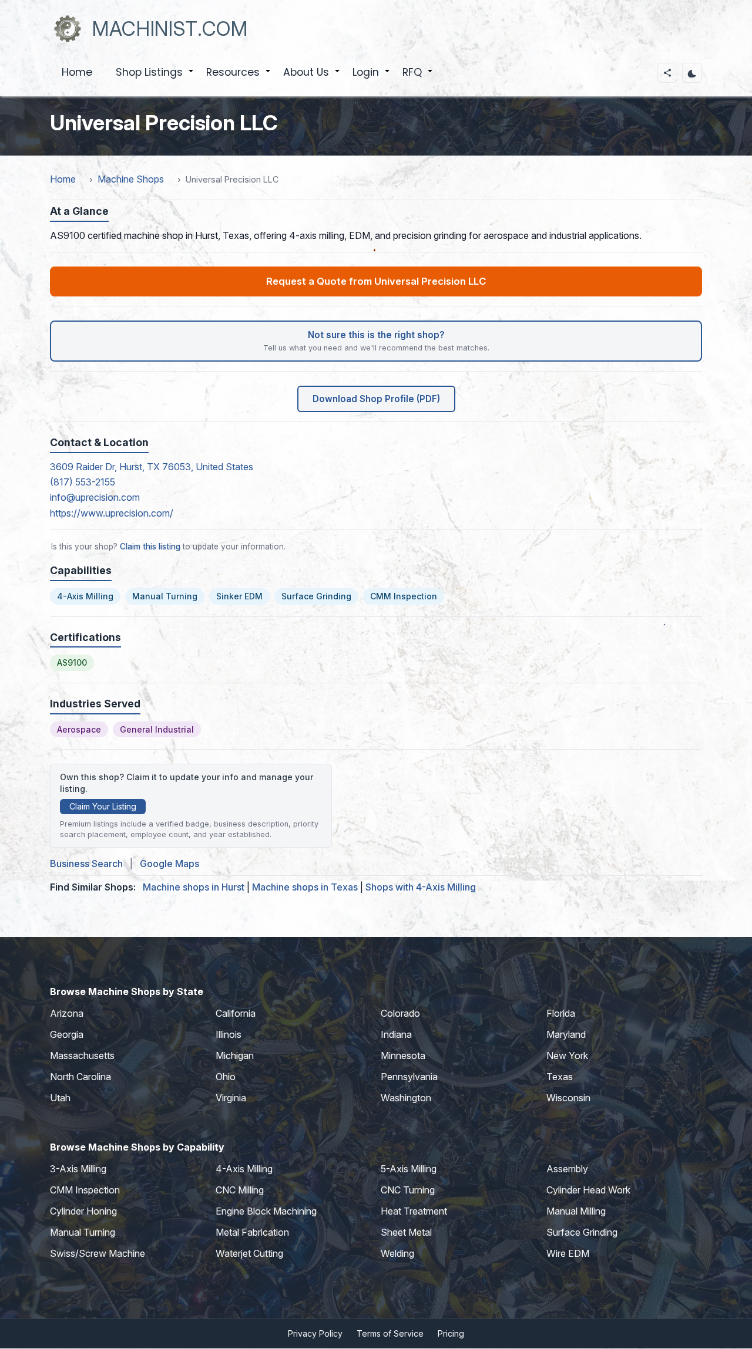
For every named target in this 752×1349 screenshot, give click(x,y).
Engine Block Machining (266, 1211)
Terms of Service (390, 1333)
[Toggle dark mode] (692, 73)
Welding (397, 1253)
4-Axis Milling (85, 596)
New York (567, 1055)
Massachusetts (82, 1055)
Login (371, 78)
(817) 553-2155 (82, 482)
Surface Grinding (316, 596)
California (236, 1013)
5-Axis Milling (409, 1169)
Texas (559, 1076)
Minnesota (403, 1055)
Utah (60, 1098)
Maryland (566, 1034)
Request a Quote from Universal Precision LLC (376, 281)
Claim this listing (150, 546)
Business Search (86, 863)
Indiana (396, 1034)
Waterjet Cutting (249, 1253)
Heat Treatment (414, 1211)
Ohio (226, 1076)
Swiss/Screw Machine (97, 1253)
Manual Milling (576, 1211)
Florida (560, 1013)
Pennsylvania (409, 1076)
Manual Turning (164, 596)
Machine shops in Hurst (193, 887)
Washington (406, 1098)
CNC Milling (240, 1190)
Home (77, 72)
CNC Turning (408, 1190)
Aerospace (79, 729)
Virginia (231, 1098)
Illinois (228, 1034)
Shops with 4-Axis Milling (420, 887)
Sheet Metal (406, 1232)
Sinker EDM (239, 596)
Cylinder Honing (83, 1211)
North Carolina (80, 1076)
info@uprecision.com (95, 497)
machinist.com (170, 28)
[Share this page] (667, 73)
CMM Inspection (403, 596)
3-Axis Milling (78, 1169)
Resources (238, 78)
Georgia (66, 1034)
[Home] (67, 28)
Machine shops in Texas (305, 887)
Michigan (235, 1055)
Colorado (400, 1013)
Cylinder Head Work (588, 1190)
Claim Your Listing (102, 806)
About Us (312, 78)
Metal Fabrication (252, 1232)
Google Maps (169, 863)
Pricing (451, 1333)
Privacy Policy (315, 1333)
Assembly (567, 1169)
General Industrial (157, 729)
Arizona (66, 1013)
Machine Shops (131, 179)
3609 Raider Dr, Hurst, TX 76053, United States (151, 467)
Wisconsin (568, 1098)
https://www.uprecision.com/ (111, 513)
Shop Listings (155, 78)
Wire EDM (567, 1253)
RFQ (418, 78)
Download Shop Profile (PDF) (376, 398)
